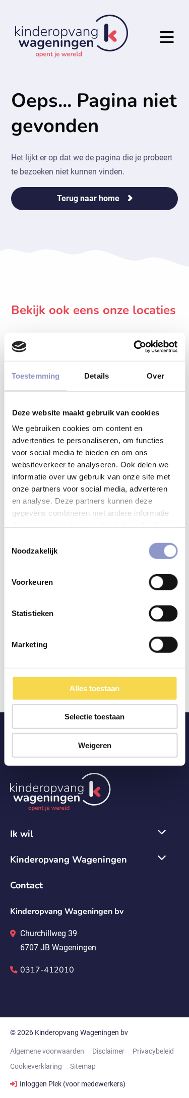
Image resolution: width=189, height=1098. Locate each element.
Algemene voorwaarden (47, 1051)
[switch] (163, 582)
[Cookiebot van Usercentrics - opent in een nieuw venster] (134, 346)
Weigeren (94, 745)
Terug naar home (88, 198)
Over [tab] (155, 375)
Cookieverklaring (36, 1066)
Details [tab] (96, 375)
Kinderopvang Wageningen (71, 36)
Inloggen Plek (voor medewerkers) (72, 1084)
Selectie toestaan (94, 716)
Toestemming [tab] (35, 375)
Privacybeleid (153, 1051)
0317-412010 (47, 969)
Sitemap (83, 1066)
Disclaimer (108, 1051)
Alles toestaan (94, 688)
